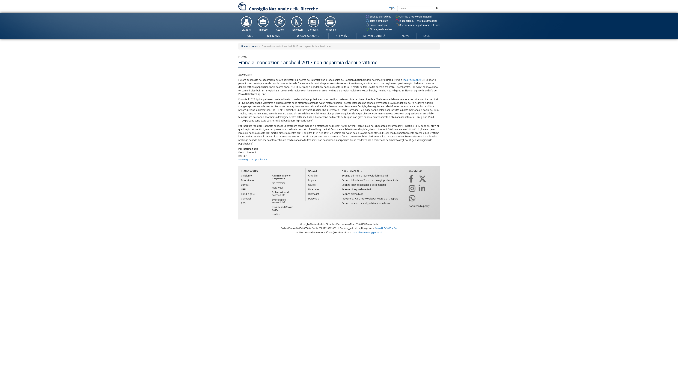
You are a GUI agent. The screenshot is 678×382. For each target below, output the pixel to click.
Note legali (277, 187)
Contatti (245, 184)
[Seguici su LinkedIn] (422, 189)
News (405, 35)
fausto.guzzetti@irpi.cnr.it (252, 159)
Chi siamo (274, 35)
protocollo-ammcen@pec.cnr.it (367, 232)
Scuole (280, 29)
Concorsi (246, 198)
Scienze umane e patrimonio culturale (419, 25)
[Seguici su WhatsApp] (412, 198)
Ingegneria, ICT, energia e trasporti (418, 20)
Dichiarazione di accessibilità (280, 193)
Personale (330, 29)
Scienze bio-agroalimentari (356, 189)
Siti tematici (278, 183)
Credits (276, 214)
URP (243, 189)
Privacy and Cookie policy (282, 208)
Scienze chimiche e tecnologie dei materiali (365, 175)
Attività (341, 35)
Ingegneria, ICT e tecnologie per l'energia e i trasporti (370, 198)
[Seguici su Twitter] (423, 179)
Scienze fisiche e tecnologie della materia (364, 184)
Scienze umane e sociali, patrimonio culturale (366, 203)
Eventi (428, 35)
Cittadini (246, 29)
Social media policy (419, 206)
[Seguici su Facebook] (411, 179)
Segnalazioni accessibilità (279, 201)
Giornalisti (313, 29)
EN (394, 8)
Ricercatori (297, 29)
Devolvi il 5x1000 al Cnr (385, 228)
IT (390, 8)
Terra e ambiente (378, 20)
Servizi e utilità (374, 35)
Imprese (263, 29)
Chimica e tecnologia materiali (415, 16)
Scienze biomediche (380, 16)
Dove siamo (247, 180)
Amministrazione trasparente (281, 177)
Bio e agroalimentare (380, 29)
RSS (243, 203)
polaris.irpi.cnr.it (412, 80)
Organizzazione (308, 35)
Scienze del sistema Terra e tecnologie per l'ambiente (370, 180)
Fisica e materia (378, 25)
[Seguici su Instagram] (412, 189)
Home (249, 35)
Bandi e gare (248, 194)
